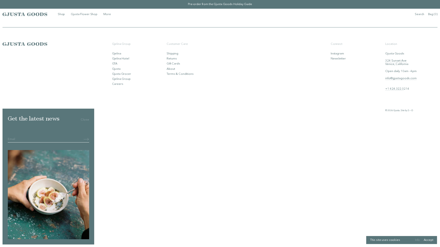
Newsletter (338, 58)
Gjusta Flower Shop (84, 14)
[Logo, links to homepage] (25, 14)
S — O (410, 111)
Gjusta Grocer (121, 73)
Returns (172, 58)
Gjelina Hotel (120, 58)
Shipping (172, 53)
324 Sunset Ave (395, 60)
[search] (419, 14)
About (171, 68)
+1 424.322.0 (394, 88)
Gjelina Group (121, 79)
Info (417, 240)
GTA (115, 63)
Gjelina (116, 53)
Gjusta (116, 68)
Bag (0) (432, 14)
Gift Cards (173, 63)
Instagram (337, 53)
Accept (428, 240)
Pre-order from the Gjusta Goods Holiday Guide (220, 4)
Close (85, 119)
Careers (117, 84)
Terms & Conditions (180, 73)
